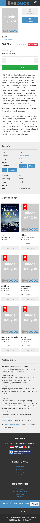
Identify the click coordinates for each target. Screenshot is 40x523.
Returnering (20, 472)
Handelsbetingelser (20, 491)
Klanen (23, 337)
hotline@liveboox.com (11, 425)
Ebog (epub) (30, 13)
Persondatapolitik (20, 494)
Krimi (4, 170)
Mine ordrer (20, 469)
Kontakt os (20, 467)
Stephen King (5, 288)
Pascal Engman (26, 339)
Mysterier (23, 166)
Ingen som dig (26, 286)
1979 (2, 235)
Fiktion (31, 166)
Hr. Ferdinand (24, 159)
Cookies (20, 497)
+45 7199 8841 (9, 420)
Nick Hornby (25, 288)
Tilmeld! (35, 504)
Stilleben (24, 235)
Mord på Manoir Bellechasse (12, 337)
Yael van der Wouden (28, 237)
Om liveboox (20, 489)
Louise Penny (5, 339)
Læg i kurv (20, 67)
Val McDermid (9, 40)
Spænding (12, 170)
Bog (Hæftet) (30, 21)
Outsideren (5, 286)
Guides (20, 474)
